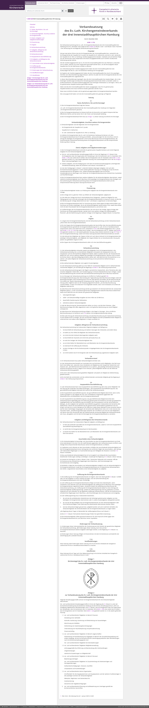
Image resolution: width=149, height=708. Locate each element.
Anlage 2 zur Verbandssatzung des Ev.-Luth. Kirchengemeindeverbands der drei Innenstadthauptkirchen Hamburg (40, 85)
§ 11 (67, 514)
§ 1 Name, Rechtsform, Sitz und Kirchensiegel (39, 30)
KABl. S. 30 (67, 230)
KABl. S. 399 (100, 609)
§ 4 (106, 457)
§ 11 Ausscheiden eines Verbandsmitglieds (42, 63)
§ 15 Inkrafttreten (35, 75)
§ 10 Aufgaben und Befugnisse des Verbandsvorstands (40, 60)
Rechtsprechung (55, 3)
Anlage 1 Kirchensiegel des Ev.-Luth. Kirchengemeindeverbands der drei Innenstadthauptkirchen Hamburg (37, 79)
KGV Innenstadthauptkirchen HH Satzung (43, 19)
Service (25, 706)
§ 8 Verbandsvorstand (36, 54)
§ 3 (110, 477)
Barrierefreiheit (64, 706)
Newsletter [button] (32, 706)
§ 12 (117, 451)
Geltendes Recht (30, 3)
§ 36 (107, 276)
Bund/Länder (13, 706)
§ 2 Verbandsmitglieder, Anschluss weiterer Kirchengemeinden (42, 34)
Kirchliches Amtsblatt (68, 3)
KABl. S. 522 (116, 158)
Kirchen (6, 706)
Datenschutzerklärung (51, 706)
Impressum (40, 706)
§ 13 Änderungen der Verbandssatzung (41, 70)
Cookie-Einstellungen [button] (81, 706)
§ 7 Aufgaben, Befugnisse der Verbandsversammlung (38, 50)
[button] (120, 3)
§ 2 (109, 154)
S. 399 (67, 158)
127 (71, 230)
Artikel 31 (95, 267)
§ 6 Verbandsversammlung (37, 47)
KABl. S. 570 (91, 42)
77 (120, 232)
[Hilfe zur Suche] (62, 10)
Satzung (32, 27)
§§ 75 (115, 232)
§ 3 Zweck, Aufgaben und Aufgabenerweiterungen (37, 39)
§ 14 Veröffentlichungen (37, 72)
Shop (107, 3)
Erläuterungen (80, 3)
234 (74, 230)
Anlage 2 (118, 159)
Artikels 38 (92, 46)
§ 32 (85, 313)
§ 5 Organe (33, 45)
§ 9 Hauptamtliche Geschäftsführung (40, 56)
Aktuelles (114, 3)
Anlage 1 (90, 116)
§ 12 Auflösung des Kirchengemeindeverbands (38, 66)
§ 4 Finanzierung (34, 42)
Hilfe (72, 706)
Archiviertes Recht (43, 3)
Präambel (32, 24)
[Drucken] (121, 19)
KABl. (64, 158)
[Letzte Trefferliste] (66, 10)
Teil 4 (95, 228)
